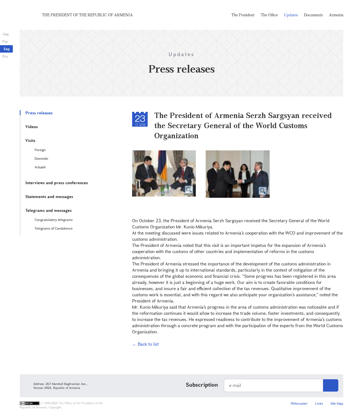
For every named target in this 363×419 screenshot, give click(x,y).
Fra (5, 56)
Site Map (336, 403)
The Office (269, 15)
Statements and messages (49, 196)
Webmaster (299, 403)
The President (243, 15)
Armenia (336, 15)
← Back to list (145, 344)
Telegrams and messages (48, 210)
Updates (291, 15)
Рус (5, 41)
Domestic (41, 158)
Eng (7, 48)
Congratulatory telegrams (54, 219)
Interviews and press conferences (56, 182)
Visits (30, 140)
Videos (31, 126)
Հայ (5, 34)
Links (319, 403)
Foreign (40, 149)
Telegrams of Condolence (54, 228)
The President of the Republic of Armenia (87, 15)
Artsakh (40, 167)
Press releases (39, 112)
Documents (313, 15)
